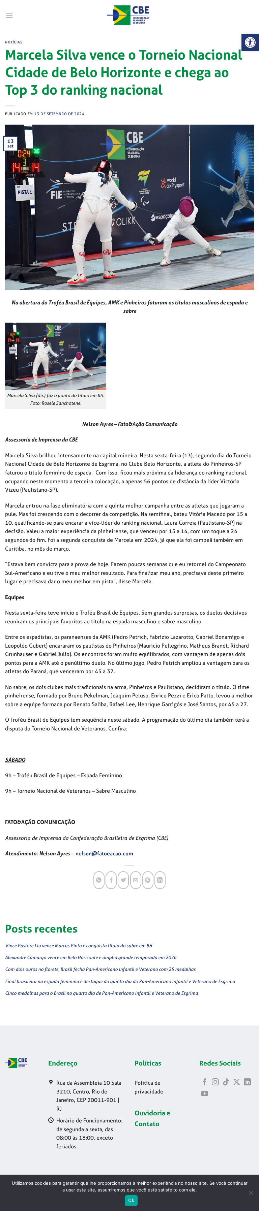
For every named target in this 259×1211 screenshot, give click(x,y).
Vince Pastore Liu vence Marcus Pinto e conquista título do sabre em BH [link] (78, 945)
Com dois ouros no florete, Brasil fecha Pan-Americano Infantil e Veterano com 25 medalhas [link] (100, 969)
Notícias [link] (13, 42)
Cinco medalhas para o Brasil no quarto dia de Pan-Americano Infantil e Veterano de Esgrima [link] (101, 993)
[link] (250, 42)
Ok (131, 1200)
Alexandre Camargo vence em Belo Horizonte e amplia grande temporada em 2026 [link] (90, 957)
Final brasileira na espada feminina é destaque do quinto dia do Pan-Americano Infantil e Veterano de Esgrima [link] (120, 981)
